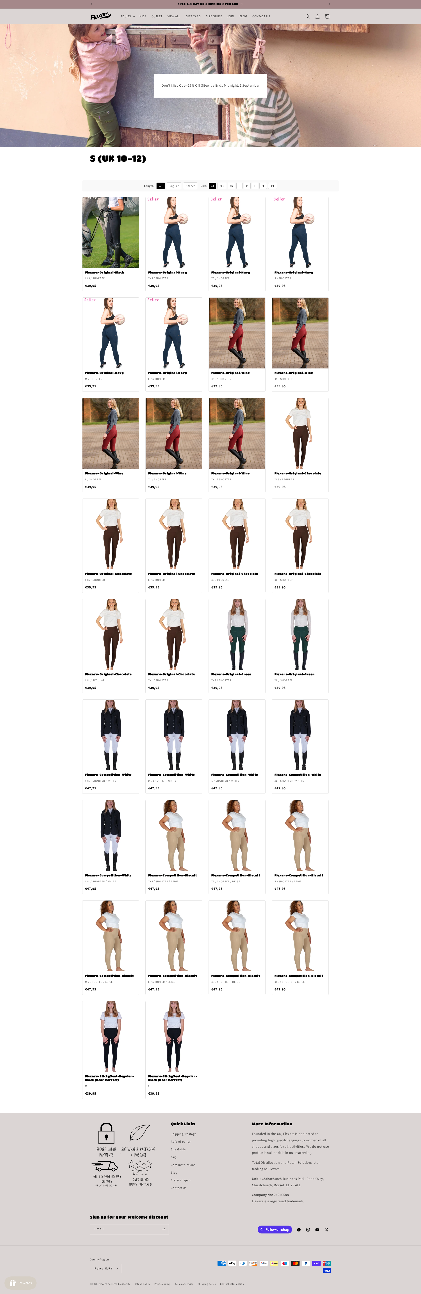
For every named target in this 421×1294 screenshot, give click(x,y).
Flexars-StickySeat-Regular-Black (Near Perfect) (109, 1077)
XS (231, 186)
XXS (222, 186)
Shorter (190, 186)
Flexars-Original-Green (231, 674)
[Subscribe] (164, 1229)
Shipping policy (207, 1283)
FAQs (174, 1157)
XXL (273, 186)
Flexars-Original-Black (104, 272)
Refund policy (180, 1142)
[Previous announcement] (91, 4)
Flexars (103, 1283)
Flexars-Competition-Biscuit (172, 875)
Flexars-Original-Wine (230, 372)
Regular (173, 186)
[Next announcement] (329, 4)
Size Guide (178, 1149)
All (160, 186)
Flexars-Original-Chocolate (298, 473)
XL (263, 186)
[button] (127, 16)
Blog (174, 1172)
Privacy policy (162, 1283)
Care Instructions (183, 1165)
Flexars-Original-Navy (167, 272)
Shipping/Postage (183, 1134)
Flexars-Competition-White (108, 774)
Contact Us (178, 1188)
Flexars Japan (181, 1180)
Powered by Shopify (119, 1283)
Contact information (232, 1283)
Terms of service (184, 1283)
